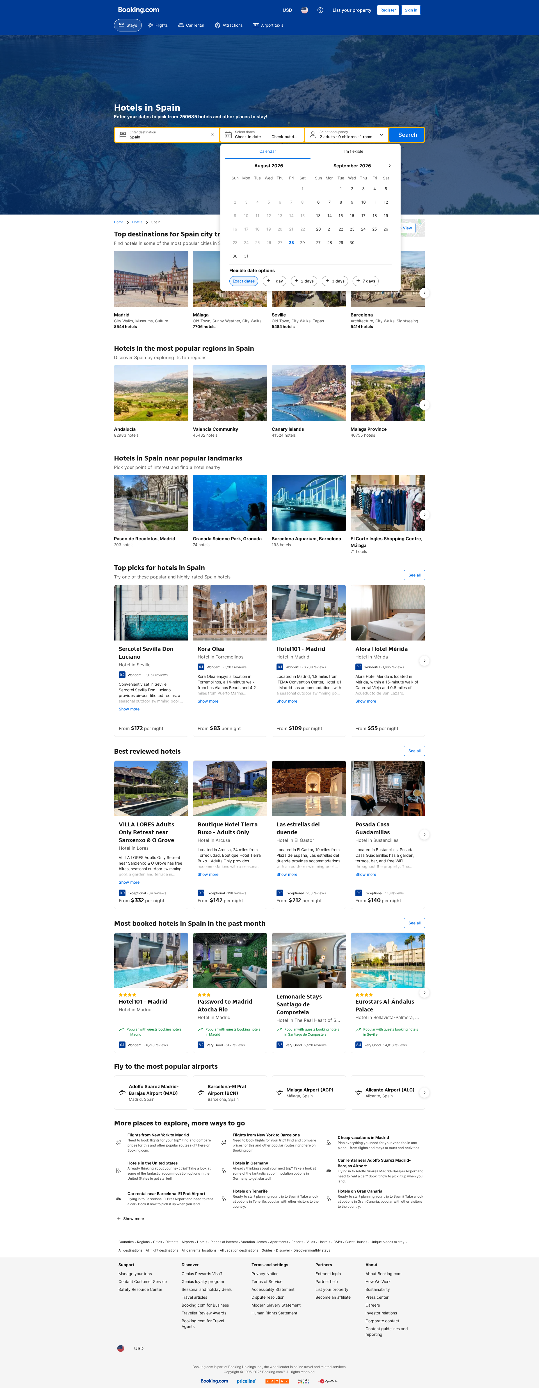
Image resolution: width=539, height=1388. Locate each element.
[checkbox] (302, 189)
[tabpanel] (310, 225)
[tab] (267, 151)
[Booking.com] (138, 10)
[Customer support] (320, 10)
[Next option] (424, 293)
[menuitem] (128, 25)
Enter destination (143, 132)
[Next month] (389, 165)
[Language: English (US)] (304, 10)
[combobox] (167, 137)
